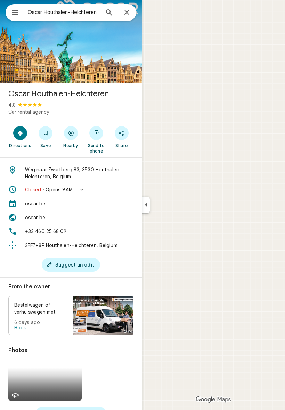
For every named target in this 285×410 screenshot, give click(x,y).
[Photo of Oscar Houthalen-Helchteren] (71, 41)
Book (20, 328)
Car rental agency (28, 112)
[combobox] (63, 12)
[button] (71, 190)
